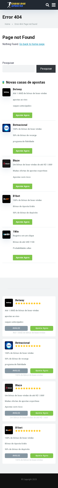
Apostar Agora (22, 115)
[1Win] (6, 237)
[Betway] (6, 95)
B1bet (16, 196)
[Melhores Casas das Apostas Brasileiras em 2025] (16, 4)
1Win (16, 231)
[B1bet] (6, 202)
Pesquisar (8, 62)
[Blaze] (6, 166)
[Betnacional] (6, 131)
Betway (17, 89)
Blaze (16, 160)
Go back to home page (31, 44)
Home (7, 24)
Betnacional (20, 124)
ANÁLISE (16, 328)
